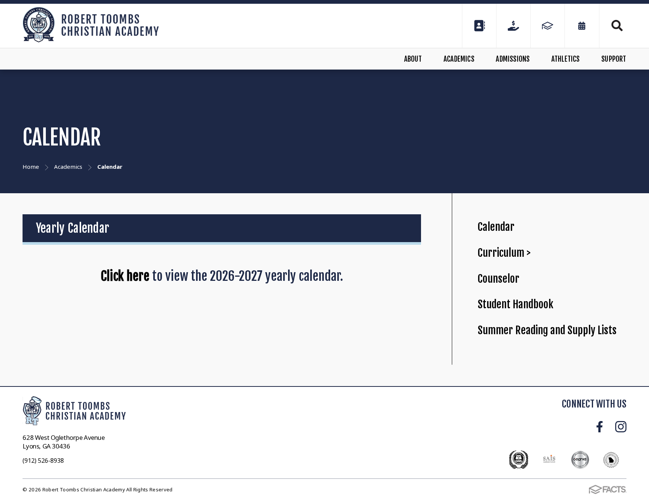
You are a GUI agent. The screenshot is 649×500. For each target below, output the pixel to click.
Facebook (599, 426)
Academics (459, 59)
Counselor (498, 278)
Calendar (496, 226)
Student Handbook (515, 304)
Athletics (565, 59)
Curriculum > (504, 252)
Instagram (620, 426)
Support (613, 59)
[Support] (513, 26)
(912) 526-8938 (43, 460)
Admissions (513, 59)
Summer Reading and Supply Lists (547, 330)
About (413, 59)
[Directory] (479, 26)
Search (612, 25)
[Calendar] (582, 26)
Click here (125, 276)
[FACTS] (547, 26)
